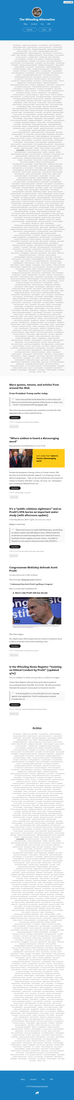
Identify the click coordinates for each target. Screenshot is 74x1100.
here (21, 634)
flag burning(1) (59, 259)
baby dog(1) (61, 370)
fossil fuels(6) (50, 134)
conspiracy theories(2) (58, 229)
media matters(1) (35, 291)
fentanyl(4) (52, 152)
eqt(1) (23, 324)
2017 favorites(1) (28, 296)
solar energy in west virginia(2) (32, 217)
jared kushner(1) (15, 281)
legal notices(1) (17, 330)
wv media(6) (17, 122)
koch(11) (34, 93)
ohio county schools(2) (58, 199)
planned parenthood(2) (37, 233)
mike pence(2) (35, 205)
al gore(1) (28, 269)
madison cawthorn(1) (19, 346)
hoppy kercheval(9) (20, 100)
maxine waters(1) (16, 354)
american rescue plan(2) (54, 235)
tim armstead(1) (56, 304)
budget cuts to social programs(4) (45, 162)
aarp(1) (60, 263)
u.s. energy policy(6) (25, 130)
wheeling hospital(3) (18, 192)
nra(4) (60, 170)
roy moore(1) (45, 291)
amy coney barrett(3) (19, 182)
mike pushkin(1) (38, 245)
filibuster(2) (38, 199)
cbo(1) (26, 304)
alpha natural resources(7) (47, 116)
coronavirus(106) (57, 47)
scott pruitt (67, 2)
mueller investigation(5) (42, 136)
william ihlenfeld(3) (42, 178)
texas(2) (46, 203)
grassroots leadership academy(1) (22, 312)
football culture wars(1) (18, 289)
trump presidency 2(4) (57, 154)
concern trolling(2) (57, 221)
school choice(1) (26, 249)
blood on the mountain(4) (27, 162)
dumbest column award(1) (49, 271)
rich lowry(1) (41, 255)
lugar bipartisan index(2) (21, 211)
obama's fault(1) (33, 281)
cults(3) (40, 194)
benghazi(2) (42, 219)
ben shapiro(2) (40, 201)
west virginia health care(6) (27, 136)
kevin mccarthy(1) (56, 247)
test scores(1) (41, 304)
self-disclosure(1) (59, 267)
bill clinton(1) (50, 267)
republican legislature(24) (53, 67)
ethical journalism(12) (17, 91)
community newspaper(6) (54, 122)
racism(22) (16, 71)
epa (16, 551)
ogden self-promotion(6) (47, 128)
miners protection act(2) (19, 245)
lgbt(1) (21, 316)
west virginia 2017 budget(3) (20, 195)
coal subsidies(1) (59, 294)
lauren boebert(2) (56, 239)
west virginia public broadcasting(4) (23, 164)
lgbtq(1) (59, 320)
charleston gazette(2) (31, 221)
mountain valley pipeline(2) (40, 243)
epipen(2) (58, 219)
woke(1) (39, 372)
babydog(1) (30, 245)
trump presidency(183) (19, 47)
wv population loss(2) (31, 219)
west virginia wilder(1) (48, 302)
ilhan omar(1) (38, 316)
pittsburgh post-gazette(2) (24, 243)
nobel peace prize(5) (59, 138)
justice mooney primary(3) (55, 192)
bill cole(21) (23, 71)
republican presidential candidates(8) (38, 108)
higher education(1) (41, 334)
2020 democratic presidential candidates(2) (26, 225)
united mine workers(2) (35, 229)
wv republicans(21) (46, 71)
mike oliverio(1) (40, 356)
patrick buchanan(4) (35, 154)
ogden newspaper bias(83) (54, 49)
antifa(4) (58, 152)
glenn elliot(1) (58, 368)
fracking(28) (14, 65)
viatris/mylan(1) (59, 344)
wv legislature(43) (33, 57)
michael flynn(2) (54, 203)
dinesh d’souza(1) (15, 362)
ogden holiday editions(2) (33, 213)
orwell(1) (25, 330)
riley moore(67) (57, 53)
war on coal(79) (32, 51)
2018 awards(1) (16, 310)
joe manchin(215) (43, 45)
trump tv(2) (14, 215)
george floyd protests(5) (54, 142)
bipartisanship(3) (47, 194)
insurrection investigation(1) (32, 344)
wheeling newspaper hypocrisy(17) (32, 75)
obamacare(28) (60, 63)
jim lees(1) (24, 281)
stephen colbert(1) (30, 332)
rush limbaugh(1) (40, 287)
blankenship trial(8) (57, 112)
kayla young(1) (56, 251)
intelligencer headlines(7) (35, 120)
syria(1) (52, 324)
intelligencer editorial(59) (35, 55)
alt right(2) (33, 211)
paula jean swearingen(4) (20, 166)
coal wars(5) (43, 150)
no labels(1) (16, 247)
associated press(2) (44, 237)
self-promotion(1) (15, 267)
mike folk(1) (25, 310)
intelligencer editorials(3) (43, 186)
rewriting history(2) (32, 237)
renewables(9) (56, 100)
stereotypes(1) (56, 352)
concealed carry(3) (33, 176)
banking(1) (28, 265)
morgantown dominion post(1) (27, 255)
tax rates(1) (53, 263)
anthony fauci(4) (43, 166)
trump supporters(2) (57, 213)
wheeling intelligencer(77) (20, 53)
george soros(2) (46, 217)
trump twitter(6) (50, 132)
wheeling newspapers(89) (39, 49)
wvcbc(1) (28, 346)
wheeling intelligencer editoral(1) (23, 257)
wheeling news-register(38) (52, 59)
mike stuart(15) (29, 79)
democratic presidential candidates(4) (35, 170)
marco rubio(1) (55, 336)
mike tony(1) (57, 257)
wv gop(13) (33, 85)
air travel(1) (14, 322)
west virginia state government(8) (53, 110)
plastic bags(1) (29, 308)
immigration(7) (15, 116)
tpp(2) (42, 223)
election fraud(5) (56, 148)
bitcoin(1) (29, 289)
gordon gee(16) (37, 77)
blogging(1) (32, 356)
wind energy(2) (49, 223)
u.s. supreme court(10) (28, 97)
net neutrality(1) (33, 298)
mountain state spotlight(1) (23, 338)
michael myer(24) (40, 67)
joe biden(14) (37, 81)
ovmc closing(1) (44, 324)
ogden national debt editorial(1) (51, 292)
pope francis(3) (30, 186)
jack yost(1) (28, 261)
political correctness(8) (36, 110)
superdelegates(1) (18, 263)
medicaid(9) (30, 100)
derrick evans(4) (26, 172)
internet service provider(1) (18, 279)
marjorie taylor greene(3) (28, 184)
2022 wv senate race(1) (23, 350)
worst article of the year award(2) (54, 201)
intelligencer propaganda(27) (46, 65)
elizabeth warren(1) (48, 316)
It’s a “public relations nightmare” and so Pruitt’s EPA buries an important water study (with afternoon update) (35, 512)
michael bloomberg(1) (17, 332)
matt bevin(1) (59, 326)
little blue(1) (59, 334)
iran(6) (16, 136)
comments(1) (58, 300)
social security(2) (60, 207)
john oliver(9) (32, 102)
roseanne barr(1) (26, 302)
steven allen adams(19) (18, 73)
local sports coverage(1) (23, 283)
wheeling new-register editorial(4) (33, 158)
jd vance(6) (29, 128)
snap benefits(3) (43, 176)
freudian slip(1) (36, 302)
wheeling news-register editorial (37, 709)
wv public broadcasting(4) (50, 160)
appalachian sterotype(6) (29, 122)
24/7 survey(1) (58, 330)
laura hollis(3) (16, 184)
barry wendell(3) (58, 188)
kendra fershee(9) (57, 99)
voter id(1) (49, 275)
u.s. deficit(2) (36, 235)
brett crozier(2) (26, 223)
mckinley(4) (47, 158)
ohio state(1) (33, 304)
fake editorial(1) (25, 294)
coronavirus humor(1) (19, 334)
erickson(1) (15, 326)
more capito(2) (33, 207)
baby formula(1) (17, 358)
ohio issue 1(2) (35, 223)
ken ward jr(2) (50, 219)
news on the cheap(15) (54, 79)
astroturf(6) (59, 132)
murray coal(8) (17, 114)
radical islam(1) (14, 265)
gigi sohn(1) (49, 356)
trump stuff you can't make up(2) (28, 215)
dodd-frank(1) (32, 370)
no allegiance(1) (41, 338)
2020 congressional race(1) (36, 330)
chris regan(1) (36, 265)
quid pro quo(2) (16, 205)
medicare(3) (32, 195)
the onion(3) (19, 190)
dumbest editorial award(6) (47, 126)
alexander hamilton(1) (32, 324)
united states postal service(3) (24, 180)
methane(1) (60, 322)
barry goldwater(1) (17, 318)
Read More (15, 417)
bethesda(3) (39, 184)
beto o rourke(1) (28, 316)
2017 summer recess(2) (18, 213)
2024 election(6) (26, 124)
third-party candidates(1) (44, 269)
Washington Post (27, 579)
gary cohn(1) (42, 281)
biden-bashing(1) (36, 340)
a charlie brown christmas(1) (23, 285)
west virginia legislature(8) (19, 108)
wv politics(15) (15, 81)
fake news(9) (37, 100)
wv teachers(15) (19, 79)
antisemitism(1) (47, 249)
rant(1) (61, 318)
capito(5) (16, 148)
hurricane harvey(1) (36, 283)
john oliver (18, 709)
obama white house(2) (56, 231)
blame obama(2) (56, 217)
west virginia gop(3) (55, 182)
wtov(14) (61, 81)
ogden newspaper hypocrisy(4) (19, 154)
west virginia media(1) (47, 344)
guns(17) (19, 75)
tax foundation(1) (40, 348)
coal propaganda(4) (18, 170)
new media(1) (49, 294)
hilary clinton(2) (44, 241)
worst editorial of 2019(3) (29, 194)
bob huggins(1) (25, 253)
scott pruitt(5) (20, 150)
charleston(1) (49, 330)
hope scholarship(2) (28, 203)
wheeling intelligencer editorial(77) (48, 51)
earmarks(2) (13, 209)
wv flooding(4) (38, 168)
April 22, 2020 (42, 404)
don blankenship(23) (56, 69)
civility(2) (43, 235)
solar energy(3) (54, 190)
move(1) (61, 281)
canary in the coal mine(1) (53, 308)
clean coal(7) (35, 116)
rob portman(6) (16, 126)
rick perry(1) (58, 296)
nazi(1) (22, 265)
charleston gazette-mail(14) (50, 81)
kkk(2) (58, 211)
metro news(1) (58, 358)
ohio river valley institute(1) (32, 342)
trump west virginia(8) (56, 108)
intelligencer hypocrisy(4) (55, 164)
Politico (12, 524)
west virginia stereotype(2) (28, 197)
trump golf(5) (60, 146)
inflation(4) (56, 156)
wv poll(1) (60, 245)
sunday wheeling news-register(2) (46, 211)
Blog (25, 23)
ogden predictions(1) (17, 340)
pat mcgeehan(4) (17, 168)
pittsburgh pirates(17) (57, 73)
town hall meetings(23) (19, 69)
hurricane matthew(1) (39, 267)
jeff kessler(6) (59, 134)
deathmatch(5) (58, 140)
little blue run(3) (46, 174)
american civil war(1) (25, 326)
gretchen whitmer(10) (32, 95)
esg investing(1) (22, 370)
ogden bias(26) (60, 65)
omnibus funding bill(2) (43, 197)
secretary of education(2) (21, 239)
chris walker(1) (29, 251)
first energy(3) (47, 180)
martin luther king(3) (21, 176)
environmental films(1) (30, 318)
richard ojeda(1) (18, 306)
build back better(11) (58, 91)
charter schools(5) (45, 148)
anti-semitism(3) (58, 184)
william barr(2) (43, 227)
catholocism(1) (58, 289)
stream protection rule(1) (27, 277)
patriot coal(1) (14, 316)
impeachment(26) (19, 67)
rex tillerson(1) (16, 275)
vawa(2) (58, 225)
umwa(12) (33, 91)
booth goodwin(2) (16, 203)
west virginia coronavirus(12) (23, 87)
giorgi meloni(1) (35, 362)
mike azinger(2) (53, 243)
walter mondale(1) (51, 255)
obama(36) (32, 61)
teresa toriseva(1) (39, 251)
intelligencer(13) (22, 83)
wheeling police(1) (24, 322)
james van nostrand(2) (18, 221)
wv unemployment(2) (42, 231)
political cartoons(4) (34, 156)
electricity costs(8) (17, 112)
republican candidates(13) (50, 83)
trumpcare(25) (30, 67)
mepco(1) (58, 287)
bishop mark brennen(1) (17, 366)
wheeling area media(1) (37, 322)
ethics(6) (24, 126)
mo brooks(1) (45, 346)
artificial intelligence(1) (37, 259)
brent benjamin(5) (53, 150)
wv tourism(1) (50, 348)
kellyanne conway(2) (50, 233)
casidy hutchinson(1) (47, 358)
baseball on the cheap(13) (35, 83)
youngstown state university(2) (18, 229)
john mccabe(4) (28, 160)
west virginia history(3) (33, 182)
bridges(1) (16, 261)
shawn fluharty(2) (19, 219)
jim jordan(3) (38, 188)
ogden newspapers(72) (35, 53)
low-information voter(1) (44, 314)
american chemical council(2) (22, 235)
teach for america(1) (37, 285)
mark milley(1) (17, 249)
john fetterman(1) (59, 356)
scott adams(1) (41, 370)
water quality (40, 551)
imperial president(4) (21, 156)
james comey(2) (34, 241)
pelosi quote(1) (39, 277)
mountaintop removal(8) (24, 106)
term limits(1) (50, 326)
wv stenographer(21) (34, 71)
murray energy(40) (20, 59)
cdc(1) (16, 328)
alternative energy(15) (40, 79)
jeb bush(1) (51, 334)
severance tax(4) (36, 172)
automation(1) (20, 364)
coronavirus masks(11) (18, 95)
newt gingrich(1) (60, 316)
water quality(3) (48, 184)
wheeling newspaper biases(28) (28, 65)
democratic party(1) (55, 261)
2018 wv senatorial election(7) (18, 120)
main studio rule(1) (16, 291)
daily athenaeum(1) (36, 350)
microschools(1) (38, 368)
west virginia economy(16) (50, 75)
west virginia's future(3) (57, 186)
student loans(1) (36, 249)
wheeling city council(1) (53, 328)
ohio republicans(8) (28, 112)
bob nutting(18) (30, 73)
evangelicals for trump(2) (56, 227)
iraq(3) (58, 176)
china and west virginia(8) (54, 102)
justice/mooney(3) (16, 194)
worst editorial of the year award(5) (42, 138)
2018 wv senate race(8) (42, 104)
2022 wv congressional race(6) (21, 132)
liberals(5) (13, 146)
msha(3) (45, 188)
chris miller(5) (37, 140)
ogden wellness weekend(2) (26, 209)
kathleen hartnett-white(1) (22, 292)
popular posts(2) (15, 201)
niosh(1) (34, 326)
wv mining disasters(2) (27, 199)
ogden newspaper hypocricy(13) (19, 85)
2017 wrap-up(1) (17, 296)
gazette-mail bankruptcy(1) (20, 298)
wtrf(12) (27, 91)
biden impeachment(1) (43, 247)
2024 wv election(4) (46, 156)
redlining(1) (13, 370)
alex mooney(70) (47, 53)
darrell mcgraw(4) (19, 174)
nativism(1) (43, 328)
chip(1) (62, 291)
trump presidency (34, 422)
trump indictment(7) (59, 120)
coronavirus (18, 422)
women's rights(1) (55, 360)
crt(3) (50, 188)
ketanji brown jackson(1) (39, 352)
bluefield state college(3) (40, 192)
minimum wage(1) (15, 324)
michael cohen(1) (19, 308)
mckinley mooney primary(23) (40, 69)
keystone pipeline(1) (20, 336)
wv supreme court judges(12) (45, 89)
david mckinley (19, 492)
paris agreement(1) (52, 281)
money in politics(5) (27, 144)
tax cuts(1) (44, 342)
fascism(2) (43, 205)
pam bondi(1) (49, 257)
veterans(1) (58, 306)
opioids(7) (59, 118)
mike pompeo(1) (27, 354)
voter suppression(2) (57, 237)
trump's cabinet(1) (46, 265)
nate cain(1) (32, 372)
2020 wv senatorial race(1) (42, 336)
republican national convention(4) (53, 168)
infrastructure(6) (51, 130)
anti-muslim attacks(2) (44, 221)
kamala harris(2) (43, 215)
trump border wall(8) (29, 104)
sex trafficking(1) (51, 320)
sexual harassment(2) (29, 231)
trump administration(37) (21, 61)
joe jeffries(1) (14, 348)
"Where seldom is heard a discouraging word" (34, 439)
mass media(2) (18, 217)
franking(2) (53, 241)
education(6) (58, 128)
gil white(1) (26, 291)
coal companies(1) (57, 312)
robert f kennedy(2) (43, 207)
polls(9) (25, 102)
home (44, 372)
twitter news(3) (56, 174)
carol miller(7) (48, 120)
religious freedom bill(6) (38, 130)
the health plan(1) (48, 300)
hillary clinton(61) (22, 55)
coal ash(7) (40, 114)
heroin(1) (42, 320)
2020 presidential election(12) (40, 87)
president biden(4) (52, 170)
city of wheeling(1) (59, 277)
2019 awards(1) (34, 328)
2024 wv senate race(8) (56, 104)
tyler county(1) (14, 277)
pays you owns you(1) (54, 342)
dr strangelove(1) (59, 332)
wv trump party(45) (21, 57)
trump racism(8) (17, 104)
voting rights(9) (17, 102)
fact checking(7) (17, 118)
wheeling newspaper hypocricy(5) (46, 146)
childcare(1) (60, 253)
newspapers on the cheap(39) (35, 59)
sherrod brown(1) (19, 314)
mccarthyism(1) (28, 300)
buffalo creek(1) (54, 291)
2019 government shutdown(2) (19, 207)
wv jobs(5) (28, 138)
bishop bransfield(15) (26, 81)
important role (15, 412)
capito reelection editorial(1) (21, 320)
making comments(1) (53, 338)
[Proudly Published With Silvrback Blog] (37, 1093)
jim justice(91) (17, 49)
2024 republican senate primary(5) (44, 144)
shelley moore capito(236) (30, 45)
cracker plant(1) (30, 334)
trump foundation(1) (35, 271)
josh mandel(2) (15, 241)
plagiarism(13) (41, 85)
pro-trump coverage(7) (29, 114)
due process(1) (45, 263)
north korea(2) (47, 229)
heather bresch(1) (26, 267)
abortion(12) (57, 89)
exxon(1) (23, 275)
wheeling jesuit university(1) (52, 285)
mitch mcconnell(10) (57, 95)
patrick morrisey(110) (45, 47)
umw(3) (28, 174)
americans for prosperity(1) (55, 310)
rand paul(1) (31, 336)
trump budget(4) (33, 166)
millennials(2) (59, 205)
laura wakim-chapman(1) (57, 362)
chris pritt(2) (60, 241)
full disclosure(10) (38, 99)
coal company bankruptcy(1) (41, 261)
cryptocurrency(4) (17, 158)
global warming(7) (49, 114)
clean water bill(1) (19, 304)
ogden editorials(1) (58, 340)
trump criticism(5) (29, 142)
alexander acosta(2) (54, 215)
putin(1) (49, 352)
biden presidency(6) (33, 126)
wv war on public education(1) (33, 366)
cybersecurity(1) (57, 298)
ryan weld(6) (17, 124)
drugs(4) (20, 160)
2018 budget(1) (35, 294)
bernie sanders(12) (55, 87)
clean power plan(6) (40, 134)
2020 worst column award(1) (45, 332)
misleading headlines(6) (54, 124)
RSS (48, 23)
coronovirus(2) (46, 199)
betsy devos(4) (16, 172)
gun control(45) (59, 55)
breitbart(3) (16, 197)
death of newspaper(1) (45, 298)
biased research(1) (29, 263)
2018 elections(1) (18, 300)
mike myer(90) (26, 49)
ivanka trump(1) (60, 324)
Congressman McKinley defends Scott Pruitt (33, 568)
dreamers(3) (28, 192)
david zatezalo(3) (33, 190)
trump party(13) (59, 85)
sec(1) (42, 294)
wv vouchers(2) (39, 203)
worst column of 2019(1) (51, 318)
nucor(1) (30, 368)
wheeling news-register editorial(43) (49, 57)
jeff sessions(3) (45, 182)
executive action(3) (59, 194)
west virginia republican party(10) (22, 99)
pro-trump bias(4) (28, 168)
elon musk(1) (26, 259)
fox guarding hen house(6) (39, 124)
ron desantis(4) (46, 154)
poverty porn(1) (36, 273)
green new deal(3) (36, 174)
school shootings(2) (56, 197)
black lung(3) (55, 180)
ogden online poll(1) (30, 314)
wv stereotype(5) (18, 142)
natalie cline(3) (53, 178)
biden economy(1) (38, 354)
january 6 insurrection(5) (17, 138)
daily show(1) (48, 354)
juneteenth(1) (27, 358)
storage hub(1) (35, 320)
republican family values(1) (26, 348)
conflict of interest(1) (59, 265)
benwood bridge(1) (39, 308)
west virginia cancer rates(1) (23, 352)
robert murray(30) (16, 63)
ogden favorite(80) (22, 51)
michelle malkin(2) (50, 225)
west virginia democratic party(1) (34, 364)
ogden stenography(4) (55, 166)
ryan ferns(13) (50, 85)
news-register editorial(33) (53, 61)
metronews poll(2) (24, 233)
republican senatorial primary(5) (26, 146)
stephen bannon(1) (23, 271)
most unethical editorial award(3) (53, 195)
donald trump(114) (32, 47)
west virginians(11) (53, 93)
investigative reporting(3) (18, 186)
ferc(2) (41, 225)
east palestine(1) (48, 368)
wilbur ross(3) (16, 188)
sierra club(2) (46, 239)
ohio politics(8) (47, 112)
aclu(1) (38, 263)
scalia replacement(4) (20, 152)
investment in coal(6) (19, 128)
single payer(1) (50, 287)
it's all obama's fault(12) (44, 91)
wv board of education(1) (47, 279)
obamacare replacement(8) (50, 106)
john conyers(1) (37, 289)
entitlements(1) (60, 348)
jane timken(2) (24, 241)
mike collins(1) (52, 253)
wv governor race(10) (59, 97)
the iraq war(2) (39, 209)
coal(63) (13, 55)
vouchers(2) (61, 209)
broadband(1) (59, 302)
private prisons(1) (39, 257)
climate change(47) (48, 55)
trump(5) (36, 148)
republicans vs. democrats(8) (20, 110)
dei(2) (62, 203)
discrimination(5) (55, 136)
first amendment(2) (17, 227)
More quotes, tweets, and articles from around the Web (34, 386)
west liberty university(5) (32, 150)
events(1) (56, 283)
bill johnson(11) (42, 93)
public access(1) (56, 314)
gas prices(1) (45, 362)
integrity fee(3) (37, 180)
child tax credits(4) (57, 158)
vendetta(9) (47, 99)
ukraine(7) (58, 114)
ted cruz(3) (40, 195)
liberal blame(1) (60, 279)
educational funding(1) (49, 366)
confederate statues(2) (50, 209)
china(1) (34, 338)
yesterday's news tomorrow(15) (52, 77)
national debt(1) (15, 294)
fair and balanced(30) (28, 63)
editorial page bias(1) (50, 245)
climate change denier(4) (34, 152)
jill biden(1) (27, 340)
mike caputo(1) (15, 253)
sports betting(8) (36, 106)
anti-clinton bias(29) (49, 63)
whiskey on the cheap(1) (33, 360)
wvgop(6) (36, 128)
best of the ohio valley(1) (52, 364)
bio (42, 23)
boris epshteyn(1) (48, 283)
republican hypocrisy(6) (37, 132)
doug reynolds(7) (28, 118)
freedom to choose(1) (56, 346)
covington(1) (43, 310)
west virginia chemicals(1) (50, 350)
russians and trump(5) (26, 148)
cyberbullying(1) (46, 273)
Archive (34, 23)
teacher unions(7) (26, 116)
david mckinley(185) (55, 45)
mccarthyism (28, 650)
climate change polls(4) (40, 164)
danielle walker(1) (16, 356)
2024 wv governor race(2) (31, 227)
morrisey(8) (38, 112)
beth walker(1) (49, 259)
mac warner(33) (40, 61)
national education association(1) (44, 306)
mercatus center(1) (36, 292)
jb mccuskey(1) (19, 251)
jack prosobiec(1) (58, 275)
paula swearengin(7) (49, 118)
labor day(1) (33, 247)
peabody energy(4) (57, 172)
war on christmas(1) (50, 322)
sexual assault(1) (16, 302)
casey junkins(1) (18, 287)
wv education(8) (41, 102)
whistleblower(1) (24, 328)
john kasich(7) (60, 116)
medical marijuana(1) (33, 279)
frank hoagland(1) (20, 360)
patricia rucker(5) (16, 144)
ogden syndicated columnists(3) (27, 178)
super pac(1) (56, 269)
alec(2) (52, 207)
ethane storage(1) (29, 287)
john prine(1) (41, 326)
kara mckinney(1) (57, 249)
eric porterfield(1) (38, 312)
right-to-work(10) (45, 95)
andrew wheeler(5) (27, 140)
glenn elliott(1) (42, 253)
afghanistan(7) (38, 118)
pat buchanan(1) (20, 269)
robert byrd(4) (37, 160)
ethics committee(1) (57, 273)
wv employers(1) (29, 306)
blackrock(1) (33, 253)
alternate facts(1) (32, 275)
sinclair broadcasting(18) (43, 73)
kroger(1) (24, 356)
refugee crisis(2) (15, 199)
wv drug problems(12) (29, 89)
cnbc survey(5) (16, 140)
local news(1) (47, 312)
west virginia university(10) (43, 97)
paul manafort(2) (46, 213)
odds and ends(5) (59, 144)
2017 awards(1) (38, 296)
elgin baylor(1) (19, 342)
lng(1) (22, 261)
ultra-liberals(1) (48, 277)
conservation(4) (46, 172)
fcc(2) (62, 215)
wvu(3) (26, 190)
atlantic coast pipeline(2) (19, 237)
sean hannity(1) (26, 362)
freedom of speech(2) (35, 239)
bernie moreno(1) (17, 259)
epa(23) (29, 69)
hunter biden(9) (47, 100)
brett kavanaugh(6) (17, 134)
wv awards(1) (24, 247)
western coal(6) (41, 122)
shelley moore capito (30, 551)
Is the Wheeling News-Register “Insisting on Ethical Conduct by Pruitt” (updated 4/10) (35, 670)
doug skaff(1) (61, 366)
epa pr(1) (48, 304)
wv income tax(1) (47, 340)
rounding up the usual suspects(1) (21, 273)
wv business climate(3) (27, 188)
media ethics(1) (34, 310)
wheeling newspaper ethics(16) (23, 77)
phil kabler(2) (26, 205)
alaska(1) (40, 318)
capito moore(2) (17, 231)
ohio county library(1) (17, 344)
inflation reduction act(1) (20, 368)
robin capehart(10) (15, 97)
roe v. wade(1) (36, 358)
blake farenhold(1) (48, 289)
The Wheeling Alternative (39, 1086)
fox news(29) (38, 63)
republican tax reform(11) (23, 93)
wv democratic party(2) (28, 201)
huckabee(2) (50, 205)
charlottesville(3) (44, 190)
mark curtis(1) (38, 300)
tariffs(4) (45, 152)
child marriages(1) (51, 370)
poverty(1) (48, 251)
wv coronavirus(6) (29, 134)
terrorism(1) (41, 275)
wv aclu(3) (52, 176)
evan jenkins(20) (57, 71)
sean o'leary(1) (36, 346)
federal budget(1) (49, 296)
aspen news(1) (45, 360)
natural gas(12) (18, 89)
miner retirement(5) (41, 142)
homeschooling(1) (58, 354)
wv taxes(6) (59, 126)
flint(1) (34, 269)
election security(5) (47, 140)
